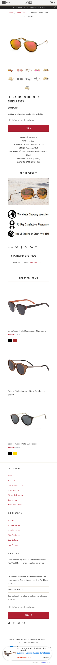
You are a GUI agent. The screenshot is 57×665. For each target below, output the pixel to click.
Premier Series (14, 530)
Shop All (11, 520)
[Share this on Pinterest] (26, 247)
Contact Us (12, 500)
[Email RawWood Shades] (23, 623)
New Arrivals (13, 545)
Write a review (34, 263)
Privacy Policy (13, 490)
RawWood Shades (22, 639)
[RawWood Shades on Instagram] (18, 623)
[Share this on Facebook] (21, 247)
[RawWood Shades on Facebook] (14, 623)
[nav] (6, 3)
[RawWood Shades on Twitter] (9, 623)
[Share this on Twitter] (16, 247)
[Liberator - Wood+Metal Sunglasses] (28, 44)
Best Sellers (13, 540)
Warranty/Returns (15, 495)
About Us (11, 480)
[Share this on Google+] (30, 247)
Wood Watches (14, 535)
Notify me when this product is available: (26, 114)
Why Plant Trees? (15, 505)
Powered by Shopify (30, 642)
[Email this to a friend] (35, 247)
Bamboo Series (14, 525)
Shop (10, 476)
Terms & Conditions (15, 485)
